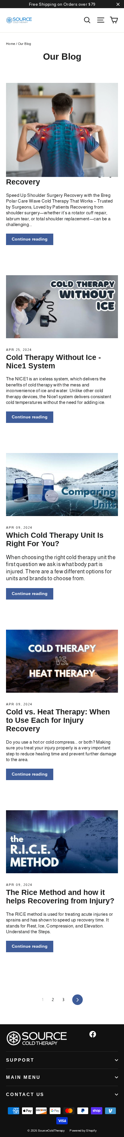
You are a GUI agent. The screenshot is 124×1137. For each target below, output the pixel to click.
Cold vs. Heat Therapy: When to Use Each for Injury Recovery (58, 720)
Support (20, 1060)
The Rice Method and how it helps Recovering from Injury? (60, 896)
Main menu (23, 1077)
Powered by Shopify (83, 1130)
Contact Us (25, 1094)
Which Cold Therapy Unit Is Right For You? (55, 539)
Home (10, 44)
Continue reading (30, 239)
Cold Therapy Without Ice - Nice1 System (53, 361)
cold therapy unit (86, 557)
